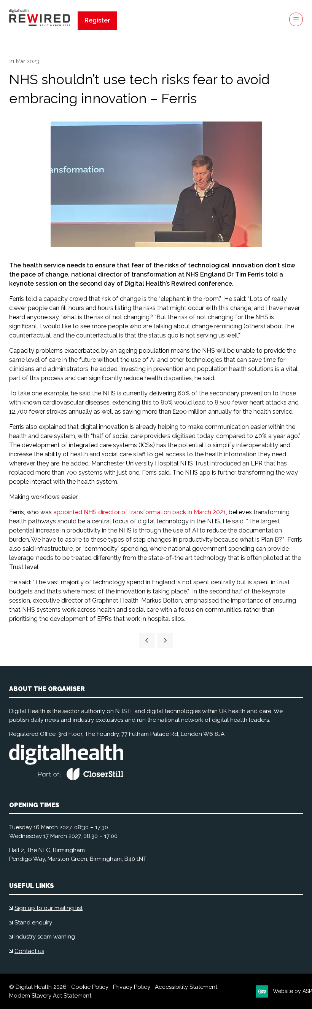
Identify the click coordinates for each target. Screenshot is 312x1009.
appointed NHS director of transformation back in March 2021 (139, 512)
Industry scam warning (44, 936)
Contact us (29, 951)
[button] (97, 20)
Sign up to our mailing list (48, 908)
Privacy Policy (131, 986)
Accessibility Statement (186, 986)
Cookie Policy (89, 986)
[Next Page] (165, 640)
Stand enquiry (33, 922)
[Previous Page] (146, 640)
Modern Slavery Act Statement (50, 995)
